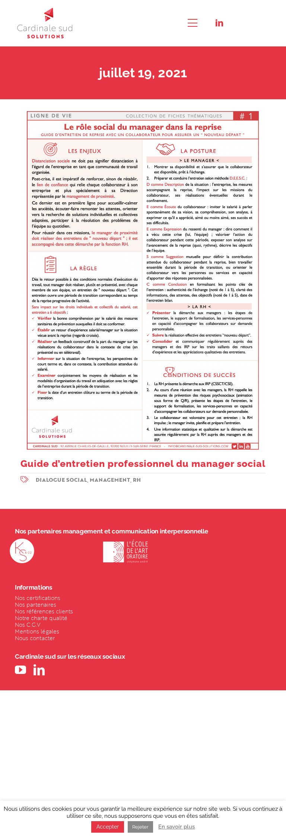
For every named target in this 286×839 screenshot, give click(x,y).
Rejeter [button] (140, 827)
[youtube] (20, 669)
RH (137, 480)
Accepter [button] (107, 827)
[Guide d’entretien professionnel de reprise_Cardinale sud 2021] (143, 109)
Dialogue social (61, 480)
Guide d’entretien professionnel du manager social (143, 463)
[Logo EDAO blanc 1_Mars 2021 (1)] (125, 541)
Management (110, 480)
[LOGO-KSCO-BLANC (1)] (22, 541)
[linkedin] (219, 23)
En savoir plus (176, 826)
